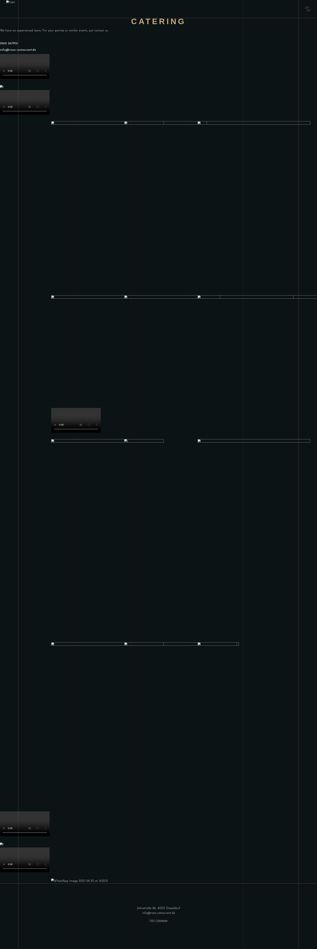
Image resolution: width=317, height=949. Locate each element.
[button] (158, 82)
